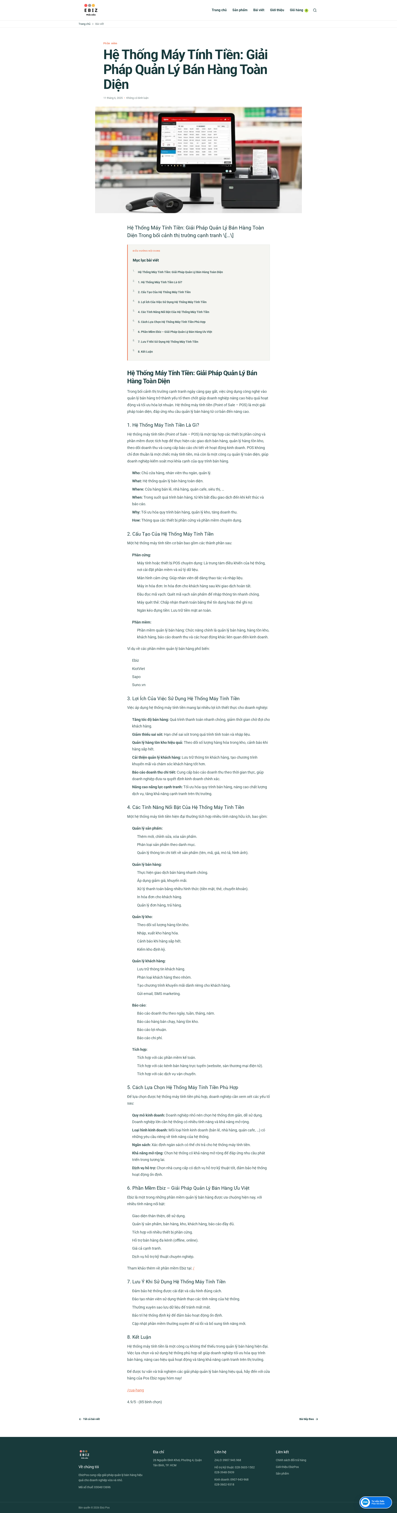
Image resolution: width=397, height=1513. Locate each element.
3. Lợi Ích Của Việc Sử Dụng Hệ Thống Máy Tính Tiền (172, 302)
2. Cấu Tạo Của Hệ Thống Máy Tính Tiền (164, 292)
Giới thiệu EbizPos (287, 1467)
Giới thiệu (277, 10)
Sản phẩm (240, 10)
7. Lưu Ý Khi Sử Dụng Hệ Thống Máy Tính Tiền (168, 341)
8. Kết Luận (145, 351)
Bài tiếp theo (306, 1419)
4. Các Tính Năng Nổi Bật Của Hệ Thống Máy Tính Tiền (173, 312)
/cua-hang (135, 1390)
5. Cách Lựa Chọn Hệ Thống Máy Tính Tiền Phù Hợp (172, 322)
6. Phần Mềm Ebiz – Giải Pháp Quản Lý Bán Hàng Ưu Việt (175, 331)
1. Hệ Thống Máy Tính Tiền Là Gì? (160, 282)
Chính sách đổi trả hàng (291, 1460)
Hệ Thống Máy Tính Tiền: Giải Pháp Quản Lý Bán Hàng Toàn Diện (180, 272)
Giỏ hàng (298, 10)
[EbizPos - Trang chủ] (91, 10)
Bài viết (258, 10)
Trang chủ (219, 10)
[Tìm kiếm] (314, 10)
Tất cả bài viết (91, 1419)
